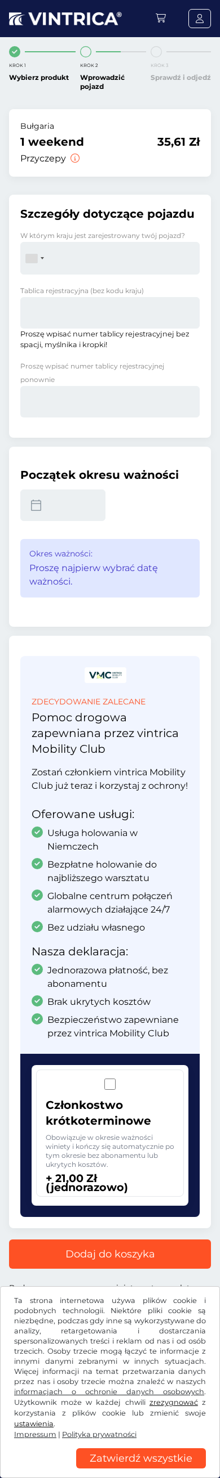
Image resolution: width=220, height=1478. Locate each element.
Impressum (35, 1434)
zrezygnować (173, 1402)
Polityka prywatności (99, 1434)
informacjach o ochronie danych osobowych (109, 1391)
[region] (110, 1469)
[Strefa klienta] (199, 18)
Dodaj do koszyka (110, 1254)
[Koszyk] (161, 18)
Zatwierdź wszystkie (141, 1458)
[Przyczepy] (74, 158)
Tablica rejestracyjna (82, 290)
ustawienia (34, 1423)
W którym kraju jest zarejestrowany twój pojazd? (102, 235)
